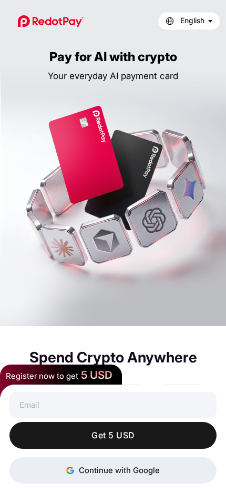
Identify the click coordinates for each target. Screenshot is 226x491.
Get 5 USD (112, 435)
